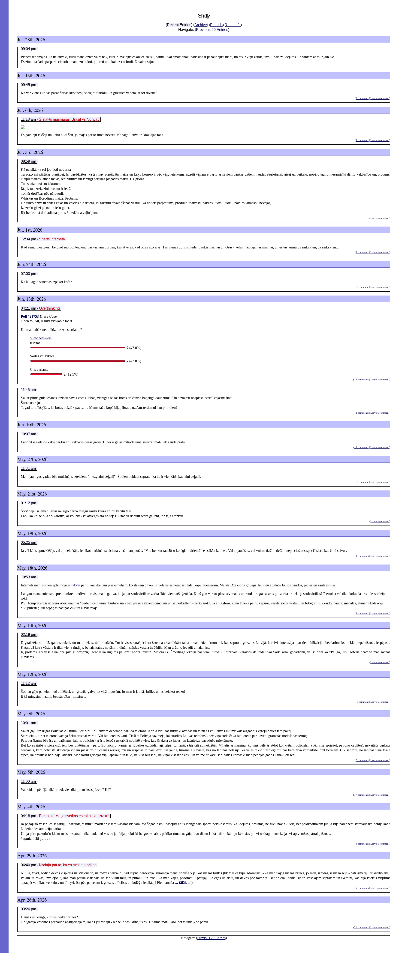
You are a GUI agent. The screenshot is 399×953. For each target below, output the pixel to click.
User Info (233, 25)
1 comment (363, 287)
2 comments (362, 98)
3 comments (362, 556)
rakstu (75, 585)
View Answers (40, 338)
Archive (200, 25)
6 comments (362, 140)
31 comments (361, 927)
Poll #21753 (30, 316)
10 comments (361, 447)
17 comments (361, 794)
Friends (216, 25)
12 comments (361, 379)
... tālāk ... (182, 882)
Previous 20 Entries (212, 30)
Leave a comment (379, 98)
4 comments (362, 613)
